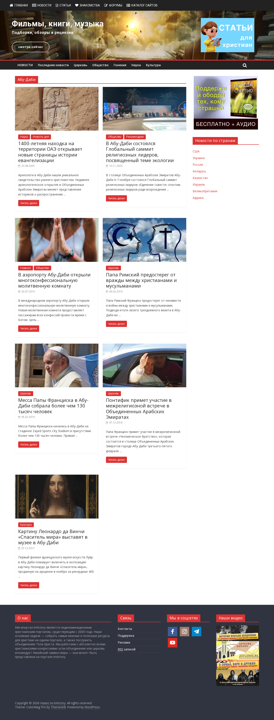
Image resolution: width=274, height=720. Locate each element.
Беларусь (199, 171)
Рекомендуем (135, 137)
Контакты (125, 629)
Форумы (115, 5)
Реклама (124, 642)
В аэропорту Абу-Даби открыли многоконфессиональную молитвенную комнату (54, 280)
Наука (136, 65)
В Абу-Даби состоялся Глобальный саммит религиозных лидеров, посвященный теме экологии (140, 151)
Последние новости (53, 65)
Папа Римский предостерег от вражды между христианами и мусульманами (141, 280)
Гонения (120, 65)
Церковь (80, 65)
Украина (199, 158)
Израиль (199, 184)
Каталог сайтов (144, 5)
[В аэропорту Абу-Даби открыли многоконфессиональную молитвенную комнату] (56, 220)
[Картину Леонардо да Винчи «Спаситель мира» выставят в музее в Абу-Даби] (56, 477)
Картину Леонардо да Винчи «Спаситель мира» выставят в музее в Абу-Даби (53, 537)
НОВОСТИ (25, 65)
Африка (198, 198)
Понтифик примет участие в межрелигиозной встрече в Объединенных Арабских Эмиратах (139, 408)
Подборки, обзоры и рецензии (42, 32)
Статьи (65, 5)
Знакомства (90, 5)
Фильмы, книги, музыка (58, 23)
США (196, 151)
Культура (153, 65)
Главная (21, 5)
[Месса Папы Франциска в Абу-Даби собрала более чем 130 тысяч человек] (56, 346)
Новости (44, 5)
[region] (137, 35)
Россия (198, 164)
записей (127, 649)
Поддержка (126, 636)
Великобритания (205, 191)
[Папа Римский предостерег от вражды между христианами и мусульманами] (144, 220)
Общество (100, 65)
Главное (25, 268)
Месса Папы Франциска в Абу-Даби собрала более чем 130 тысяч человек (53, 405)
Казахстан (200, 178)
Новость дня (41, 137)
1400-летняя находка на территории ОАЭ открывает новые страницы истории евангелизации (50, 151)
